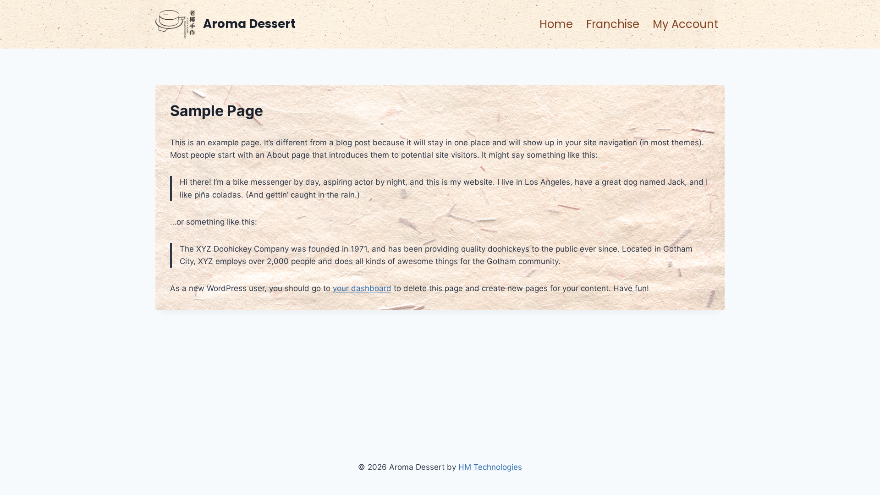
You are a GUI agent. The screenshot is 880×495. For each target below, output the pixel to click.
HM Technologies (490, 467)
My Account (685, 24)
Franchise (612, 24)
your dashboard (362, 288)
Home (556, 24)
